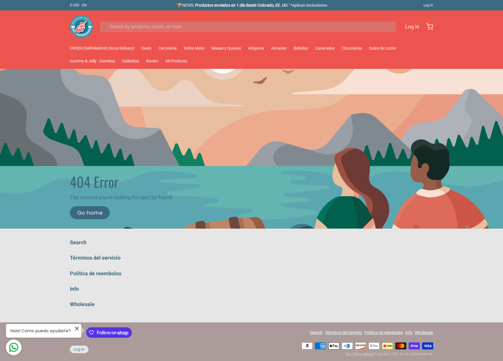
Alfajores (256, 48)
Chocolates (352, 48)
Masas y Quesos (226, 48)
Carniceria (167, 48)
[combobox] (248, 27)
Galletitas (130, 61)
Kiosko (152, 61)
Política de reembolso (95, 273)
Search (78, 242)
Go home (89, 212)
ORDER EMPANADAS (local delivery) (102, 48)
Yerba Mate (194, 48)
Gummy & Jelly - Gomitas (92, 61)
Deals (146, 48)
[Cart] (427, 26)
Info (74, 289)
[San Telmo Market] (81, 26)
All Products (176, 61)
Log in (428, 5)
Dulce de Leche (382, 48)
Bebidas (301, 48)
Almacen (279, 48)
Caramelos (325, 48)
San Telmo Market (360, 354)
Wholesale (82, 304)
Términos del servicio (95, 258)
